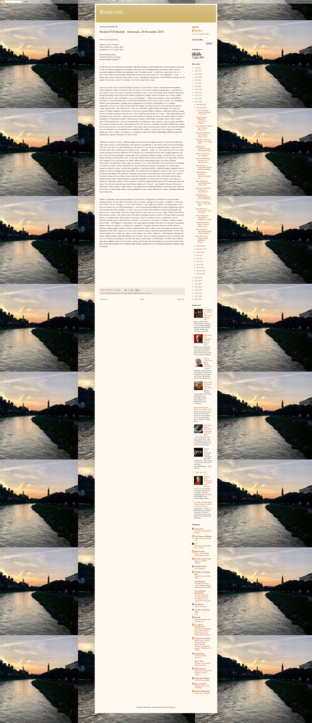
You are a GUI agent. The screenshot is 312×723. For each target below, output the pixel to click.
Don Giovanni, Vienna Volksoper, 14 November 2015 (203, 190)
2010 (196, 290)
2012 (196, 284)
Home (142, 299)
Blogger (172, 707)
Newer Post (103, 299)
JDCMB (197, 617)
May (198, 261)
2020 (196, 86)
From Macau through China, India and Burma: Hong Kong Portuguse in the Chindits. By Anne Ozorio (203, 632)
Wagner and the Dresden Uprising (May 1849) (208, 385)
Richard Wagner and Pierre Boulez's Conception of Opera (208, 363)
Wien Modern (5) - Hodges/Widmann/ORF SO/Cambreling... (203, 167)
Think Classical (200, 668)
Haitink (125, 293)
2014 (196, 277)
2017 (196, 95)
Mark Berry (199, 31)
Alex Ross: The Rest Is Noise (202, 611)
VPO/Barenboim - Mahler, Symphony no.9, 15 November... (203, 197)
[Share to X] (134, 290)
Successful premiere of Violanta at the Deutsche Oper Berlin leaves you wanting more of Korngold (202, 598)
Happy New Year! (201, 472)
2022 (196, 80)
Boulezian (111, 11)
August (199, 252)
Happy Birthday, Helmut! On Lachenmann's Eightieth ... (201, 120)
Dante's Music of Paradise (202, 693)
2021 (196, 83)
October (199, 246)
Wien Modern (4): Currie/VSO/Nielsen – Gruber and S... (204, 183)
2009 (196, 293)
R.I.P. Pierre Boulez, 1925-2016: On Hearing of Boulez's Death (208, 430)
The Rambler (199, 604)
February (200, 271)
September (200, 249)
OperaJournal (200, 551)
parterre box (199, 529)
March (199, 267)
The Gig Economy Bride (202, 680)
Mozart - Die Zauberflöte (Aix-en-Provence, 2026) (202, 554)
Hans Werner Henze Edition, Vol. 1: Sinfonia (203, 547)
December (200, 104)
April (198, 264)
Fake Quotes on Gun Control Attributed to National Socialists (203, 672)
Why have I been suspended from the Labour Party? (208, 340)
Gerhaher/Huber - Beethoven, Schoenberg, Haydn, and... (203, 175)
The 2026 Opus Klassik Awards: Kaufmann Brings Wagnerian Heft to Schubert (203, 585)
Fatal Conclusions (201, 683)
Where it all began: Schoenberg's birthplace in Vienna (203, 217)
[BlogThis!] (132, 290)
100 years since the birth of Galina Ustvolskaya (202, 664)
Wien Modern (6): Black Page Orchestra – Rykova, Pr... (204, 128)
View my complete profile (200, 34)
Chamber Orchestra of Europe (113, 293)
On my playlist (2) (200, 568)
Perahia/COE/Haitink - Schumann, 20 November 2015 (203, 160)
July (198, 255)
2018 (196, 92)
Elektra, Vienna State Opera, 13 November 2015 (203, 204)
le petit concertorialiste (202, 638)
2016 (196, 98)
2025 (196, 71)
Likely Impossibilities (202, 678)
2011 (196, 287)
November (200, 107)
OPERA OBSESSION (202, 691)
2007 (196, 299)
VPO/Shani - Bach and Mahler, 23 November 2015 (204, 142)
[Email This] (129, 290)
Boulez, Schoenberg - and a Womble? (203, 154)
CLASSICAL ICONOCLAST (200, 626)
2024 (196, 74)
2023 (196, 77)
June (198, 258)
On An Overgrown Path (203, 559)
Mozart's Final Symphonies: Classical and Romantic (208, 482)
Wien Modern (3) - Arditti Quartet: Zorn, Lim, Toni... (204, 211)
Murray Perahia (132, 293)
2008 (196, 296)
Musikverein (141, 293)
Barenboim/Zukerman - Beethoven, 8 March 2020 (202, 408)
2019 (196, 89)
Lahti (196, 614)
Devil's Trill (199, 661)
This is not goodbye (200, 606)
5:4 (196, 544)
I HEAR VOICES (200, 566)
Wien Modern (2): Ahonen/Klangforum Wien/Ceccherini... (203, 231)
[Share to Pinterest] (139, 290)
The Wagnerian (200, 581)
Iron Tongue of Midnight (203, 536)
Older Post (180, 299)
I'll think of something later (202, 573)
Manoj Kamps (199, 653)
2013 (196, 281)
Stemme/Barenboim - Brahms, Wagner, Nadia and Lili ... (203, 224)
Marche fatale (206, 450)
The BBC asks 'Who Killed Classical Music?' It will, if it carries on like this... (203, 504)
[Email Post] (125, 290)
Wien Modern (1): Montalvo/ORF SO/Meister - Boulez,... (202, 239)
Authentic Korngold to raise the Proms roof (203, 620)
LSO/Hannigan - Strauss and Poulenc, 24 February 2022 (208, 314)
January (199, 274)
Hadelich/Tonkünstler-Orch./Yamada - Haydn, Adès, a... (203, 135)
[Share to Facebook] (136, 290)
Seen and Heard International (200, 592)
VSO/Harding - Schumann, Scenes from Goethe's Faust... (204, 149)
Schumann (148, 293)
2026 (196, 68)
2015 (196, 102)
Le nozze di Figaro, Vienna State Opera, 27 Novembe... (203, 112)
